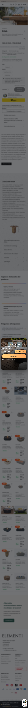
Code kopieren (20, 352)
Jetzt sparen (14, 356)
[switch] (24, 706)
